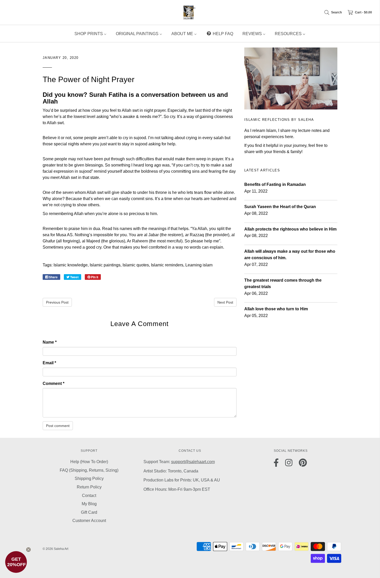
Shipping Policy (89, 478)
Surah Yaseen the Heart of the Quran (280, 206)
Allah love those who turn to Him (276, 309)
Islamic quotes (136, 265)
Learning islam (198, 265)
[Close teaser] (28, 549)
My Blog (89, 504)
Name (50, 342)
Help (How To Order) (89, 462)
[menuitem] (90, 34)
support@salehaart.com (193, 462)
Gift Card (89, 512)
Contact (89, 495)
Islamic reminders (167, 265)
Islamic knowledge (71, 265)
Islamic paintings (105, 265)
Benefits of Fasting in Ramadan (275, 184)
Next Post (225, 302)
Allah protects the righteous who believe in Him (290, 229)
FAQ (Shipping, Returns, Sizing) (89, 470)
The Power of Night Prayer (88, 79)
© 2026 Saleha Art (55, 549)
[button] (16, 562)
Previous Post (57, 302)
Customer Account (89, 520)
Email (49, 363)
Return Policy (89, 487)
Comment (53, 383)
